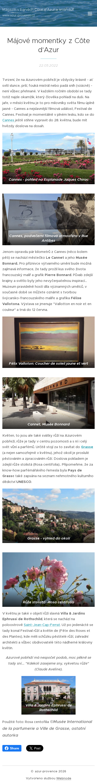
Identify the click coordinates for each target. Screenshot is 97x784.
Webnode (63, 778)
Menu (90, 13)
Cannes (8, 120)
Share (14, 748)
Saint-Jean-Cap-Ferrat (42, 625)
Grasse (87, 447)
